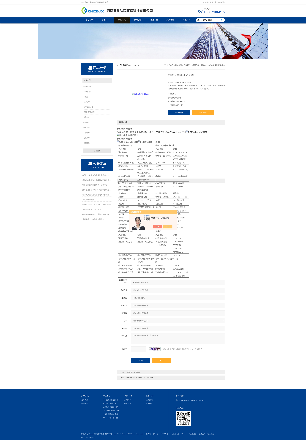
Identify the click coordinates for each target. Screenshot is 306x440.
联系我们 (186, 20)
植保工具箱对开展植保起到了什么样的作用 (97, 195)
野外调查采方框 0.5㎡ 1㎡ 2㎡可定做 (139, 378)
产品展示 (187, 65)
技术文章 (154, 20)
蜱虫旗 (87, 143)
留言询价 (203, 113)
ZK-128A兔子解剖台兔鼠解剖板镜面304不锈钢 (112, 418)
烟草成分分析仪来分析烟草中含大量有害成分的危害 (97, 190)
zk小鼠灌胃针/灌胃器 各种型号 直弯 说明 (112, 400)
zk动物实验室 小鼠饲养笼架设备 (112, 414)
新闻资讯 (138, 20)
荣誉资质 (84, 403)
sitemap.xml (90, 437)
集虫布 (87, 122)
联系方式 (149, 400)
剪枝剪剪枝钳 (89, 112)
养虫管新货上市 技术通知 (91, 209)
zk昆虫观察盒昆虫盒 (133, 372)
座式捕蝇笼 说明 (88, 200)
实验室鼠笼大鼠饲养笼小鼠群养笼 (94, 185)
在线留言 (170, 20)
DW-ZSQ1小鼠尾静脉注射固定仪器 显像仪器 (112, 411)
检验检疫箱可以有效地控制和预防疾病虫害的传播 (97, 214)
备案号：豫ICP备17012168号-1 (157, 434)
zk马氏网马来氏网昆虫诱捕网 (112, 407)
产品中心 (122, 20)
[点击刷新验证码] (155, 349)
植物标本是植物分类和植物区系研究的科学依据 (97, 180)
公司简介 (84, 400)
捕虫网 (87, 138)
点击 (109, 80)
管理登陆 (192, 434)
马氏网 (87, 133)
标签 (86, 97)
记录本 (87, 102)
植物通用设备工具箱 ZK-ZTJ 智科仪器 (96, 204)
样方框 (87, 127)
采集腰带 (87, 86)
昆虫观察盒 (88, 107)
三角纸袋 (87, 92)
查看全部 (97, 151)
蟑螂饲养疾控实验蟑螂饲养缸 (93, 219)
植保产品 (87, 80)
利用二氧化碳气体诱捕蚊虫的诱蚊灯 (95, 175)
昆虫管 (87, 117)
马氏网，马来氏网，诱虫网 (112, 403)
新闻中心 (128, 396)
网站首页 (89, 20)
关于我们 (105, 20)
